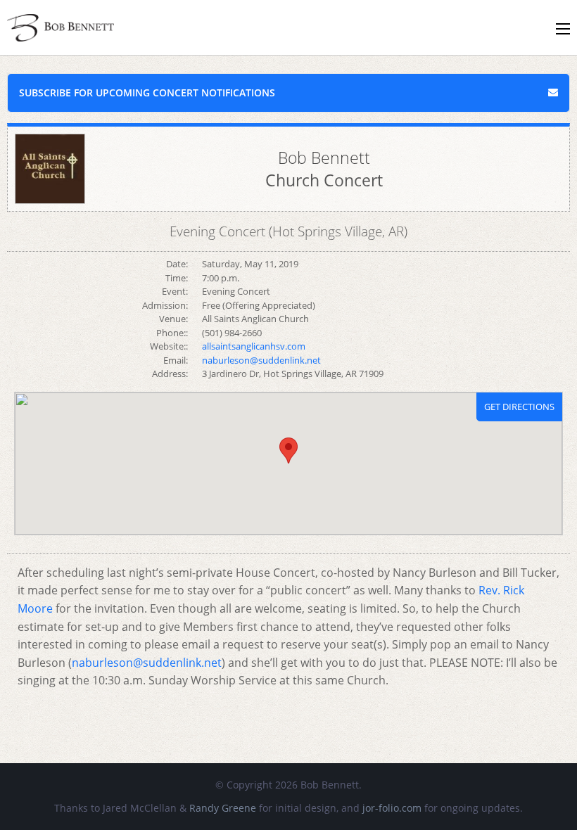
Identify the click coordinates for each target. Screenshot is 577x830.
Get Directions (519, 406)
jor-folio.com (391, 808)
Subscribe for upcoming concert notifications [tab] (147, 92)
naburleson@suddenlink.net (147, 662)
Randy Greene (222, 808)
